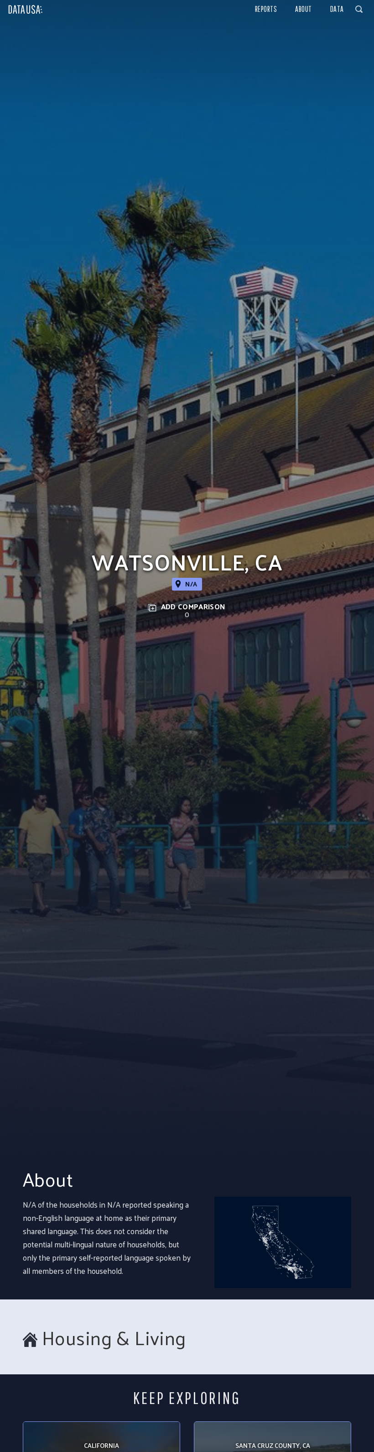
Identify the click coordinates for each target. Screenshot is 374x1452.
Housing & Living (114, 1337)
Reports (266, 9)
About (303, 9)
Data (337, 9)
